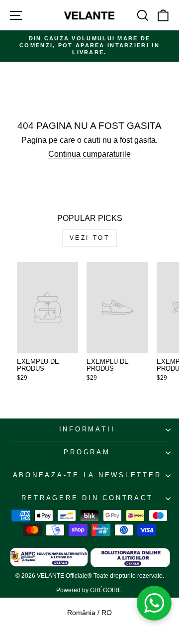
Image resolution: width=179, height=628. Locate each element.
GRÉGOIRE (106, 590)
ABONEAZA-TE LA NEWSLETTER (87, 475)
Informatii (87, 429)
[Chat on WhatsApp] (154, 603)
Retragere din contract (87, 498)
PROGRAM (87, 452)
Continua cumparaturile (89, 154)
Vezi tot (90, 237)
